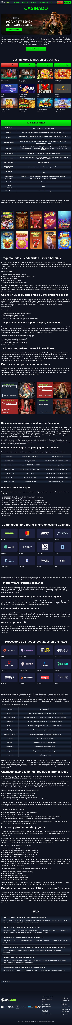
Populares (8, 65)
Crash (43, 65)
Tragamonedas (61, 65)
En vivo (26, 65)
